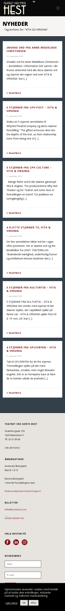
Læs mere (11, 603)
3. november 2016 (14, 116)
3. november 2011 (14, 356)
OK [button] (24, 602)
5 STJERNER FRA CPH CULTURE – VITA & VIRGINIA (29, 169)
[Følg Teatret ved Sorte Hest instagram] (24, 542)
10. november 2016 (14, 56)
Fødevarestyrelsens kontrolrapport (23, 491)
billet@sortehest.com (16, 509)
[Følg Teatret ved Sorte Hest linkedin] (16, 542)
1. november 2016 (14, 176)
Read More (15, 93)
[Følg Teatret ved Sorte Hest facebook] (7, 542)
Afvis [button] (33, 602)
